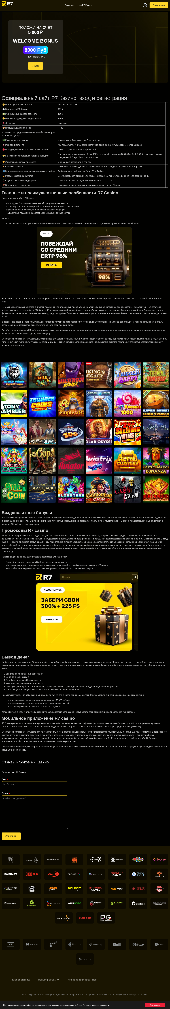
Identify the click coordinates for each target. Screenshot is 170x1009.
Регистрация (159, 5)
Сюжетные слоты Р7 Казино (78, 5)
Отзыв (5, 793)
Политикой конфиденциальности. (96, 1005)
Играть (35, 66)
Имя (4, 779)
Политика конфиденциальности (81, 980)
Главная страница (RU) (48, 980)
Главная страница (21, 980)
